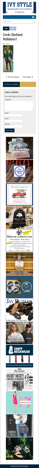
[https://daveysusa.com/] (19, 436)
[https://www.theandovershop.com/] (19, 181)
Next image (27, 77)
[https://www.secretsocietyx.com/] (19, 389)
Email (7, 118)
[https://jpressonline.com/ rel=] (19, 158)
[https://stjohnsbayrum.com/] (19, 274)
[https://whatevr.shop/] (19, 343)
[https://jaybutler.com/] (19, 320)
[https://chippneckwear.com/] (19, 366)
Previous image (13, 77)
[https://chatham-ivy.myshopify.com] (19, 205)
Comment (8, 100)
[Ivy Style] (19, 7)
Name (7, 113)
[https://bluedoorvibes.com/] (19, 297)
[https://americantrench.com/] (19, 228)
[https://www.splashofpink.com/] (19, 413)
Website (7, 124)
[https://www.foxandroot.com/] (19, 459)
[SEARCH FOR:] (19, 21)
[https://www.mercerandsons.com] (19, 251)
